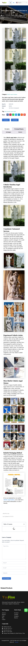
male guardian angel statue (10, 111)
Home (3, 15)
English (19, 2)
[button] (13, 3)
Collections (7, 15)
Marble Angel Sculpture (12, 94)
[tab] (7, 128)
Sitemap (16, 642)
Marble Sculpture (15, 15)
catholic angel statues (8, 499)
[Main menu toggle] (10, 2)
